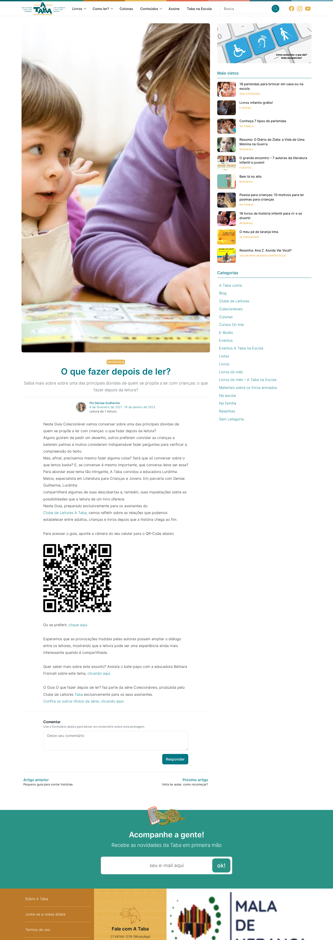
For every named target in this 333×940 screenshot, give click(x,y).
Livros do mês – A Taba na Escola (247, 379)
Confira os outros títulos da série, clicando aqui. (83, 701)
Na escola (115, 362)
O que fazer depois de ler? (116, 371)
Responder (175, 759)
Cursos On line (231, 324)
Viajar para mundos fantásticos (262, 255)
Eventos (245, 167)
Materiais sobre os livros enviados (248, 387)
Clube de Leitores (234, 301)
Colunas (126, 9)
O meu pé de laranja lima (258, 232)
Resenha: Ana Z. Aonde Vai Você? (265, 250)
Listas (224, 356)
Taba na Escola (199, 9)
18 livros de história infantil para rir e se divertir (270, 215)
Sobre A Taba (36, 898)
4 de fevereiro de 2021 (105, 407)
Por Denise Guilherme (104, 403)
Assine (174, 9)
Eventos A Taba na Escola (241, 348)
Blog (223, 293)
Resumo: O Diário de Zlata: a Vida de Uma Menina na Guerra (271, 142)
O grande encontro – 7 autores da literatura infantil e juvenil (273, 160)
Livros (77, 9)
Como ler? (101, 9)
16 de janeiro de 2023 (139, 407)
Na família (246, 126)
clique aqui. (78, 625)
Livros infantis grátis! (256, 102)
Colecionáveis (231, 309)
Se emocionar (249, 237)
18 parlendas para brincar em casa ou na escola (271, 86)
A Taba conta (230, 285)
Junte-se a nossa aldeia (45, 914)
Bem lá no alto (250, 176)
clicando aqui (98, 673)
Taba (79, 694)
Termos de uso (37, 929)
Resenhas (246, 149)
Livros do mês (231, 372)
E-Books (245, 107)
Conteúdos (149, 9)
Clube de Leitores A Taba (65, 512)
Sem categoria (249, 93)
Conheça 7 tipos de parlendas (262, 121)
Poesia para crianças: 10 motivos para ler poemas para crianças (271, 197)
